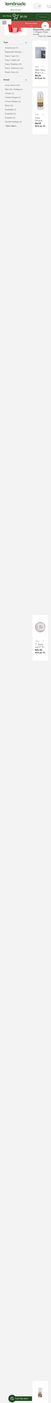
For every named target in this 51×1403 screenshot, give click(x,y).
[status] (16, 17)
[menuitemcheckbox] (16, 48)
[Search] (39, 6)
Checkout (43, 17)
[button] (16, 42)
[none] (40, 63)
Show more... (11, 126)
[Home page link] (15, 6)
